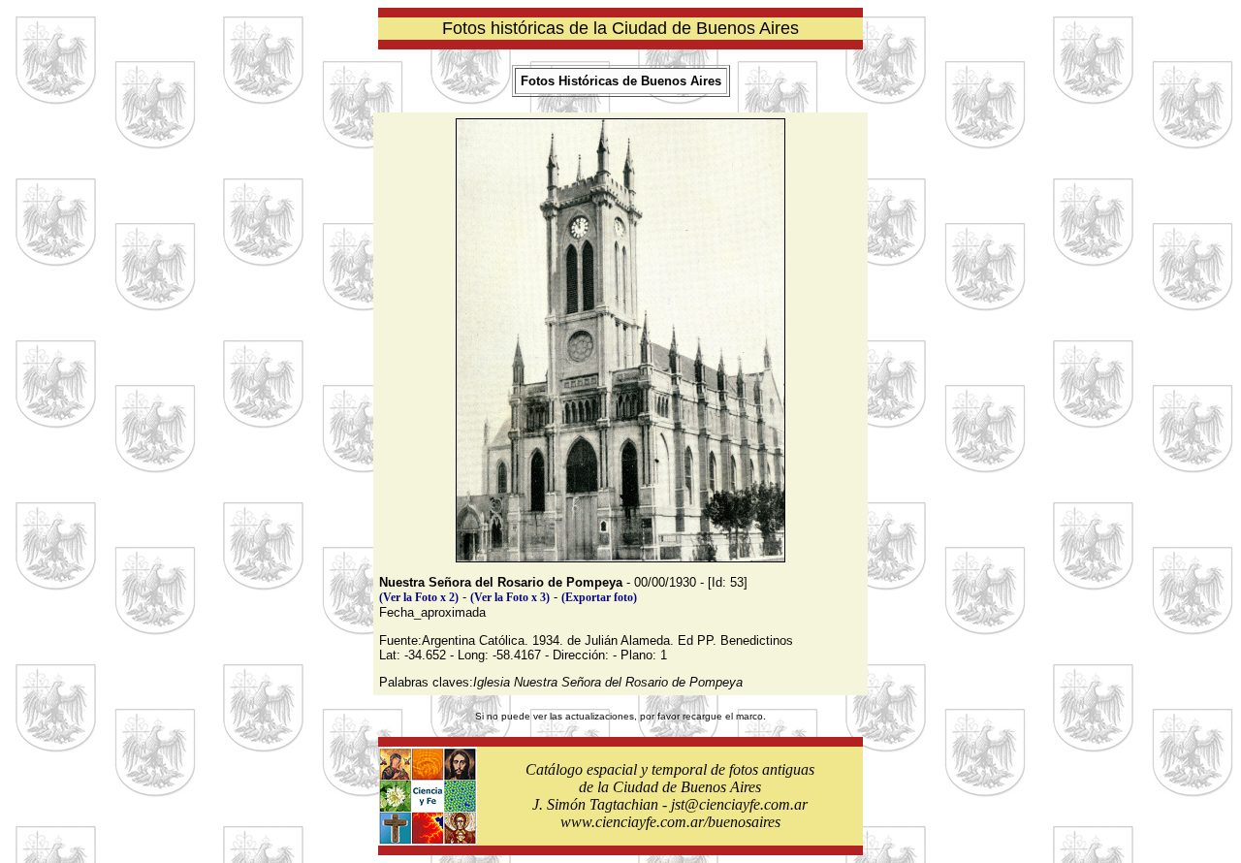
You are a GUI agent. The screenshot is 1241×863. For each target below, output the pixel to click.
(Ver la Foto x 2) (419, 597)
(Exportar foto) (599, 597)
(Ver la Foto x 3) (510, 597)
